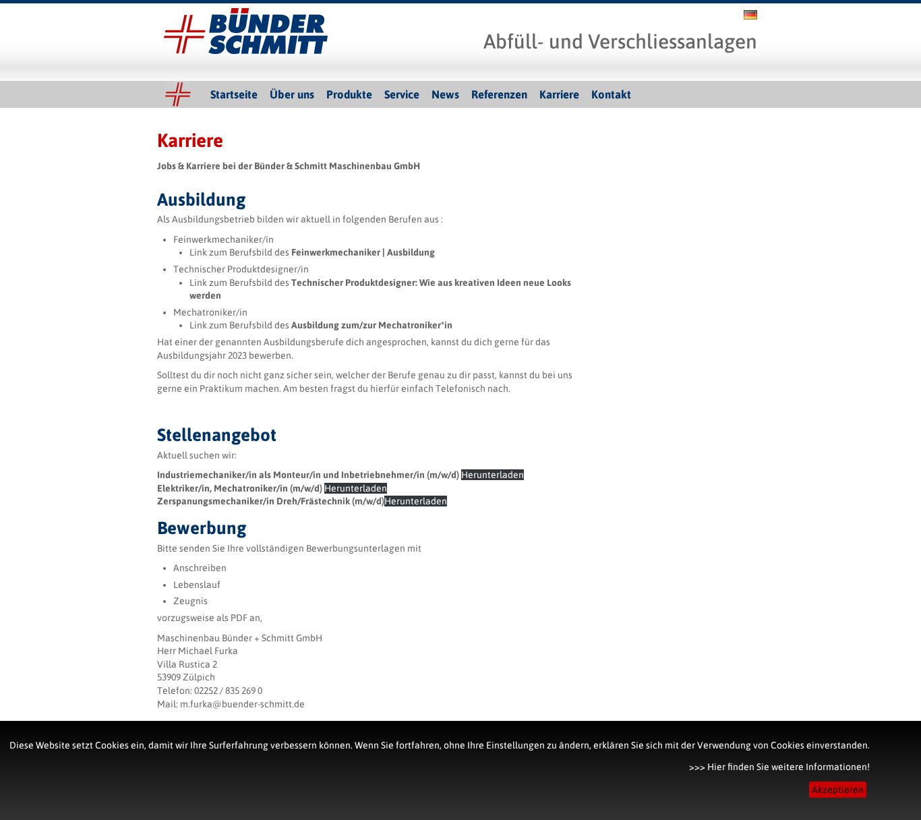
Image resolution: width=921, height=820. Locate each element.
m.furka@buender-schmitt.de (242, 704)
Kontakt (611, 94)
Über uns (292, 94)
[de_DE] (750, 16)
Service (401, 94)
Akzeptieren (838, 789)
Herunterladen (492, 474)
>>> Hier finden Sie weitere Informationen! (779, 766)
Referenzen (499, 94)
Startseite (234, 94)
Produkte (349, 94)
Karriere (559, 94)
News (445, 94)
